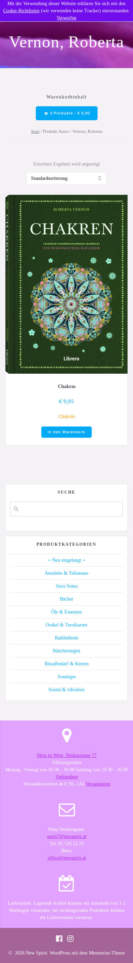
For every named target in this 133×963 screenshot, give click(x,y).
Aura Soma (66, 586)
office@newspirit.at (67, 857)
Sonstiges (67, 676)
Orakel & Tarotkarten (66, 624)
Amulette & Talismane (66, 573)
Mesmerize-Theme (107, 953)
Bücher (66, 599)
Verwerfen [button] (66, 17)
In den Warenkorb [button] (66, 432)
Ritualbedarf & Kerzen (67, 663)
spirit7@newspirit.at (66, 836)
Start (35, 131)
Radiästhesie (66, 637)
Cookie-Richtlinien (21, 10)
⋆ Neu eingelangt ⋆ (67, 560)
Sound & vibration (66, 689)
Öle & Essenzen (66, 612)
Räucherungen (66, 650)
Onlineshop (67, 776)
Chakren (67, 416)
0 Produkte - (69, 113)
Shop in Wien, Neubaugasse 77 (67, 755)
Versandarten (98, 784)
